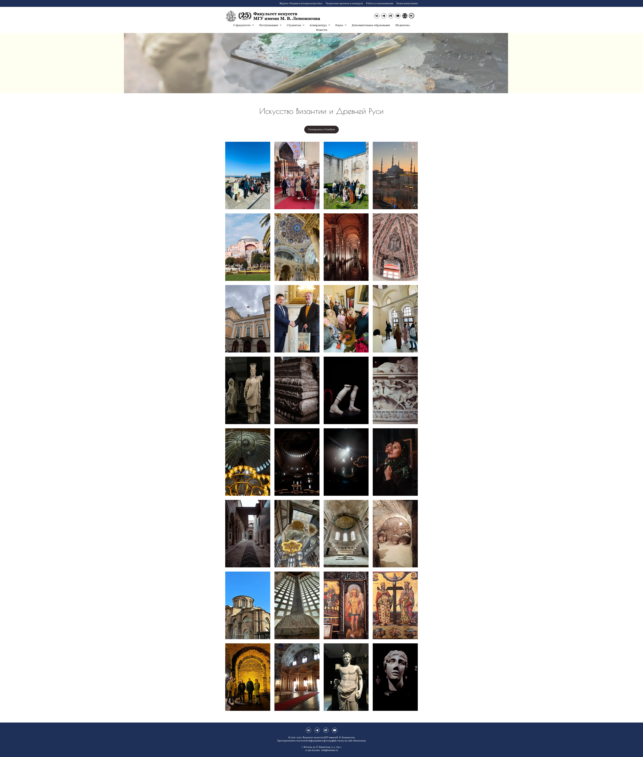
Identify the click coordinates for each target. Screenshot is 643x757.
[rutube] (391, 15)
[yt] (398, 15)
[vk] (376, 15)
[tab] (321, 129)
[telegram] (383, 15)
